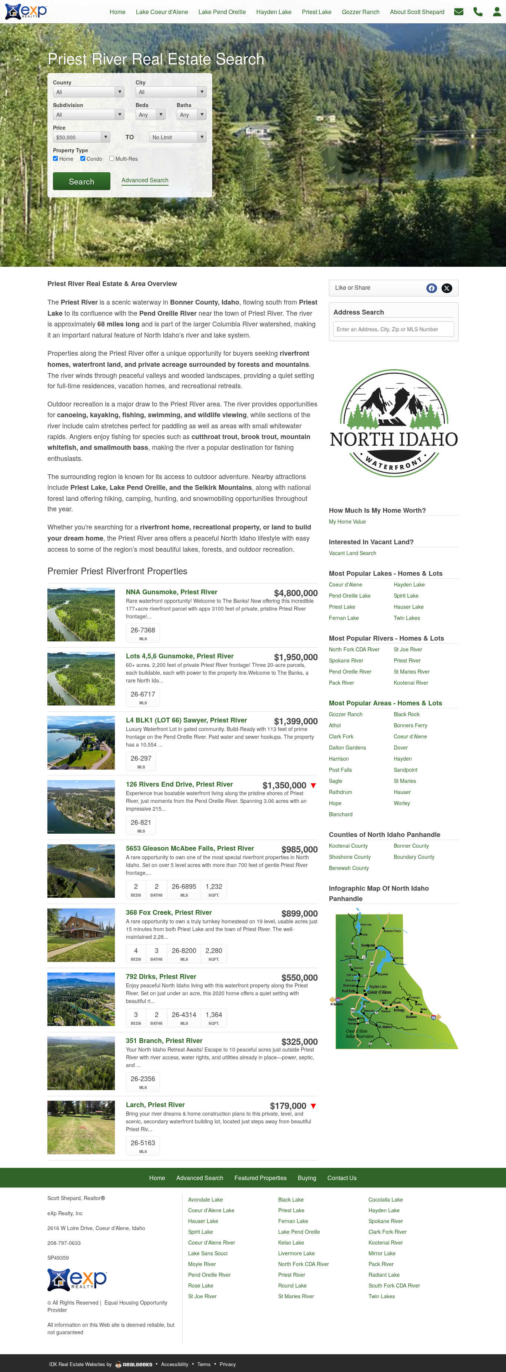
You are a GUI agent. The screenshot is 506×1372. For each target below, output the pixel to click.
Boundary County (414, 856)
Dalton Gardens (347, 747)
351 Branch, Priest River (164, 1040)
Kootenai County (348, 845)
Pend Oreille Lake (350, 595)
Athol (335, 725)
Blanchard (341, 814)
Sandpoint (405, 769)
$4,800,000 (296, 592)
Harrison (339, 758)
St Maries (405, 780)
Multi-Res (126, 158)
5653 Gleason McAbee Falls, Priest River (190, 848)
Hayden (403, 758)
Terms (204, 1364)
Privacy (228, 1364)
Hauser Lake (409, 606)
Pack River (341, 682)
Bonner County (411, 845)
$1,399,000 (296, 720)
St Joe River (408, 649)
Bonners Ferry (410, 725)
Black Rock (407, 714)
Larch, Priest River (155, 1105)
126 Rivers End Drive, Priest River (179, 784)
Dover (401, 747)
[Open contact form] (458, 11)
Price (59, 127)
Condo (93, 158)
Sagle (335, 780)
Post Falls (340, 769)
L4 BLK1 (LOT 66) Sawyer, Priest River (186, 720)
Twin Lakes (407, 617)
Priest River (407, 660)
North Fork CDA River (354, 649)
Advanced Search (145, 180)
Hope (335, 803)
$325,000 (300, 1041)
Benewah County (349, 867)
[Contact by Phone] (478, 11)
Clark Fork (341, 736)
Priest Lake (342, 606)
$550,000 (300, 977)
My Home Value (347, 521)
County (62, 82)
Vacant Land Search (352, 553)
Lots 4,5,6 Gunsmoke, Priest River (180, 656)
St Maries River (412, 671)
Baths (184, 105)
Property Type (70, 150)
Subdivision (68, 105)
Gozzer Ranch (346, 714)
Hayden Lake (409, 584)
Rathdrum (340, 791)
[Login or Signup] (497, 11)
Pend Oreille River (350, 671)
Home (65, 158)
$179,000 (294, 1105)
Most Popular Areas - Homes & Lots (385, 703)
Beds (142, 105)
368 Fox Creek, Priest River (169, 912)
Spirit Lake (406, 595)
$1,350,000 (290, 784)
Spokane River (346, 660)
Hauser (402, 791)
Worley (402, 803)
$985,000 (300, 848)
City (141, 82)
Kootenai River (411, 682)
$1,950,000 (296, 656)
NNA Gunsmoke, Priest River (171, 592)
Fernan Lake (344, 617)
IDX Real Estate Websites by (81, 1364)
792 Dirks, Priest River (161, 976)
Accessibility (175, 1364)
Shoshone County (350, 856)
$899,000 (300, 912)
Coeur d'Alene (345, 584)
